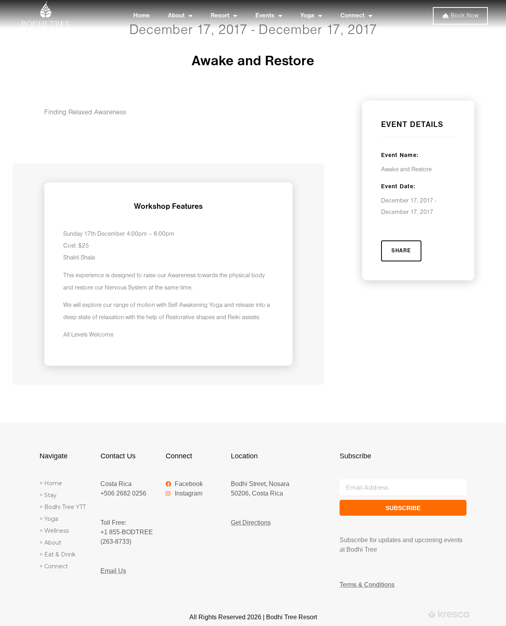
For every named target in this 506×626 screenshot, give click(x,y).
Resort (220, 16)
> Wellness (54, 530)
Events (264, 16)
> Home (51, 483)
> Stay (48, 495)
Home (141, 16)
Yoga (307, 16)
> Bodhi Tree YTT (63, 507)
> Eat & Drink (58, 554)
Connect (352, 16)
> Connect (54, 566)
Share (401, 251)
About (176, 16)
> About (50, 542)
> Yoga (49, 518)
